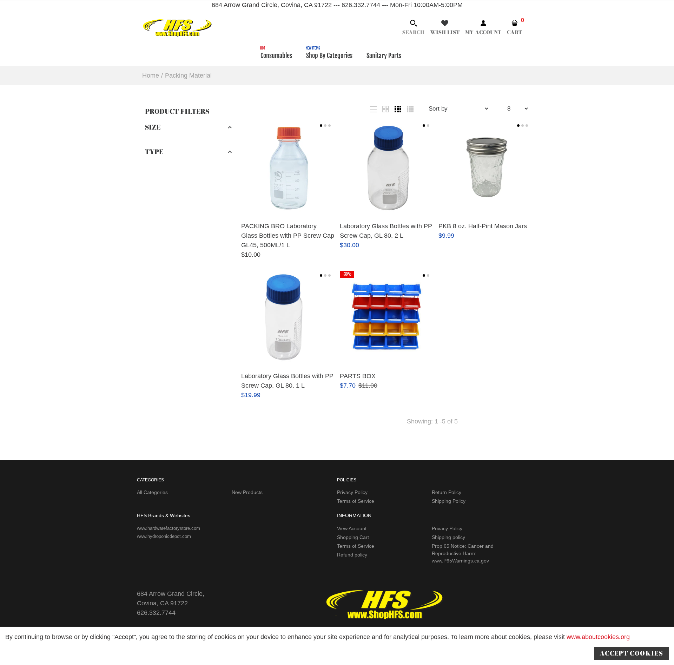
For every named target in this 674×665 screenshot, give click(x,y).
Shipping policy (448, 537)
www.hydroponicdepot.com (164, 536)
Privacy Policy (352, 492)
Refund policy (352, 555)
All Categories (152, 492)
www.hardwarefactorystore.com (168, 528)
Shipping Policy (448, 501)
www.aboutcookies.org (598, 636)
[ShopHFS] (177, 27)
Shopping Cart (353, 537)
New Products (247, 492)
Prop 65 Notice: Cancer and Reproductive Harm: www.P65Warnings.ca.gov (463, 553)
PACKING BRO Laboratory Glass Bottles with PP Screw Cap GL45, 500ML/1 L (287, 236)
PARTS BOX (358, 376)
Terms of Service (355, 501)
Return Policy (446, 492)
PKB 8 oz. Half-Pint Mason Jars (482, 226)
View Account (351, 528)
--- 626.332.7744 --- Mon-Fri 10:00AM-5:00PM (397, 4)
